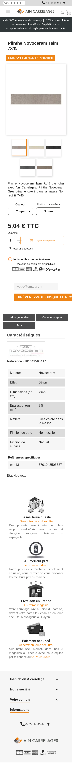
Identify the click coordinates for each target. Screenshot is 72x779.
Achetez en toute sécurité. (36, 645)
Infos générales (19, 317)
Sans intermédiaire (36, 565)
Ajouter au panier (42, 240)
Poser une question (22, 248)
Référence (14, 361)
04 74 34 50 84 (53, 3)
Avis (19, 325)
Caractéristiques (52, 317)
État (10, 475)
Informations (19, 709)
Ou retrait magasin (36, 605)
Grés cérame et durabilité (36, 521)
